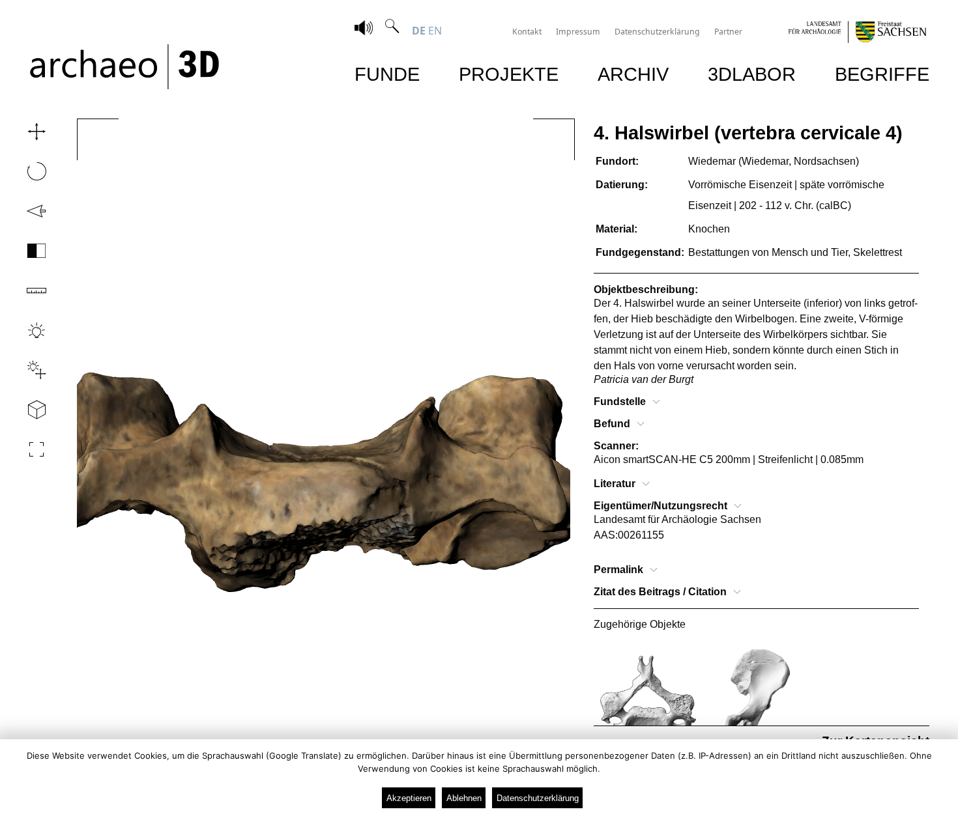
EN (435, 30)
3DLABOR (752, 74)
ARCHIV (633, 74)
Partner (728, 31)
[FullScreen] (28, 449)
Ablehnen (464, 798)
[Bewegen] (28, 132)
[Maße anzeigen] (28, 290)
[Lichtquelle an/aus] (28, 330)
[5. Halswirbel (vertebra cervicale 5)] (648, 697)
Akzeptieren (408, 798)
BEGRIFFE (882, 74)
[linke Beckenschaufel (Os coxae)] (757, 697)
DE (419, 30)
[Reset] (28, 211)
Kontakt (527, 31)
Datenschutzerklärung (657, 31)
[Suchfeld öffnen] (392, 30)
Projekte (509, 74)
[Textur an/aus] (28, 251)
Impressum (578, 31)
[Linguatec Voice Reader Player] (364, 29)
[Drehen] (28, 171)
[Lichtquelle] (28, 370)
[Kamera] (28, 410)
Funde (387, 74)
